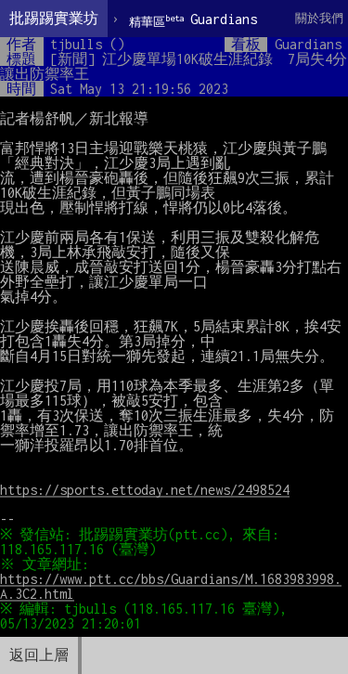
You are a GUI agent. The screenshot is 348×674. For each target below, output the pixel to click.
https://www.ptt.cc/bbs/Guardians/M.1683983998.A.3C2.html (171, 586)
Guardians (193, 20)
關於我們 (319, 18)
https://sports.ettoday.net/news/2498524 (145, 490)
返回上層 (39, 655)
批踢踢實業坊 (53, 18)
